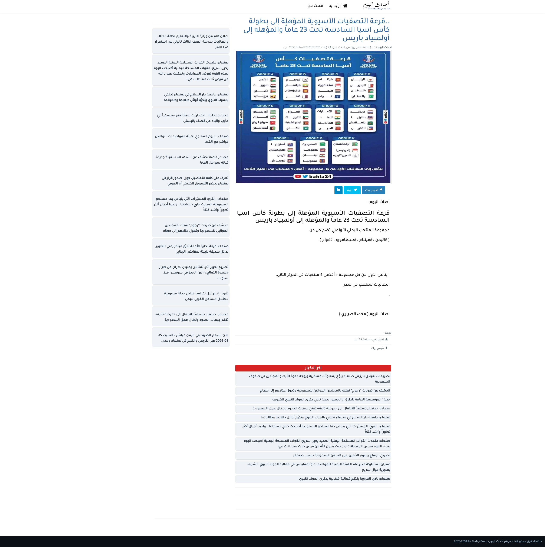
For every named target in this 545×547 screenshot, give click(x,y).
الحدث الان (315, 6)
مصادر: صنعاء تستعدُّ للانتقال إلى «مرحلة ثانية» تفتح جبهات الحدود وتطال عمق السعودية (321, 409)
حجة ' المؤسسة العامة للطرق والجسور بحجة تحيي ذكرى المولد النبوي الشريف (331, 400)
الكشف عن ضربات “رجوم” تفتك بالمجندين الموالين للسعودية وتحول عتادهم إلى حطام (325, 391)
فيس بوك (377, 348)
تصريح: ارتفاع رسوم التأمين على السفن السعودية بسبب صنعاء (341, 456)
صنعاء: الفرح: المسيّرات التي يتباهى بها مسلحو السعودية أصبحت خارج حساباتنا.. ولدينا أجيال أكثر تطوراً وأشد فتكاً (191, 204)
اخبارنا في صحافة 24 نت (369, 339)
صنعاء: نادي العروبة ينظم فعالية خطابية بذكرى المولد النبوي (344, 479)
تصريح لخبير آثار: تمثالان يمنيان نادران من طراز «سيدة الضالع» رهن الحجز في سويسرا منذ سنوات (193, 273)
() (305, 47)
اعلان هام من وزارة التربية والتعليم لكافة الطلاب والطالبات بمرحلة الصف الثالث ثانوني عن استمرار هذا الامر (191, 42)
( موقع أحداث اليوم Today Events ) (491, 541)
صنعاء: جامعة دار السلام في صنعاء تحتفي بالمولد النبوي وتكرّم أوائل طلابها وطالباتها (325, 418)
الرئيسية (335, 6)
